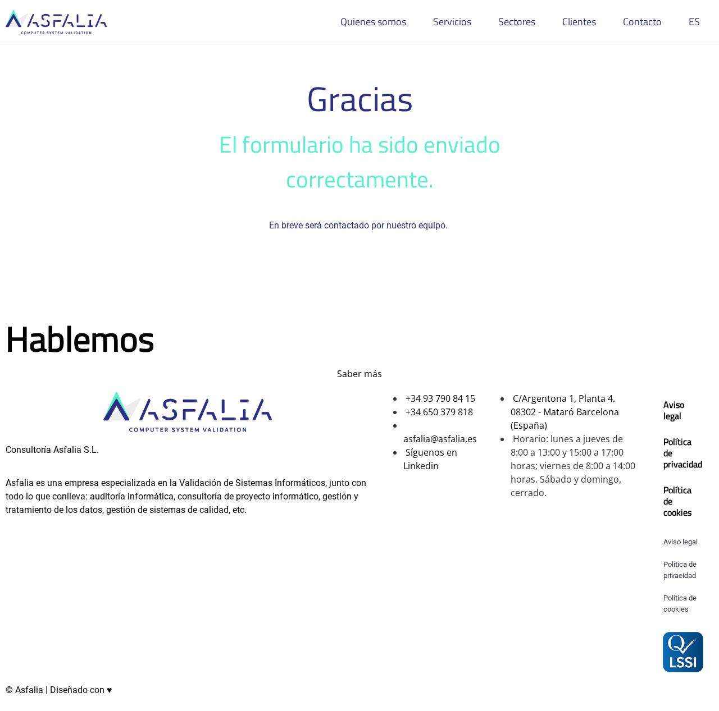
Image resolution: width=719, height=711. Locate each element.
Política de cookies (677, 501)
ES (694, 21)
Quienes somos (373, 21)
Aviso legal (673, 410)
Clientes (579, 21)
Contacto (642, 21)
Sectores (516, 21)
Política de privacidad (682, 453)
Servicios (452, 21)
